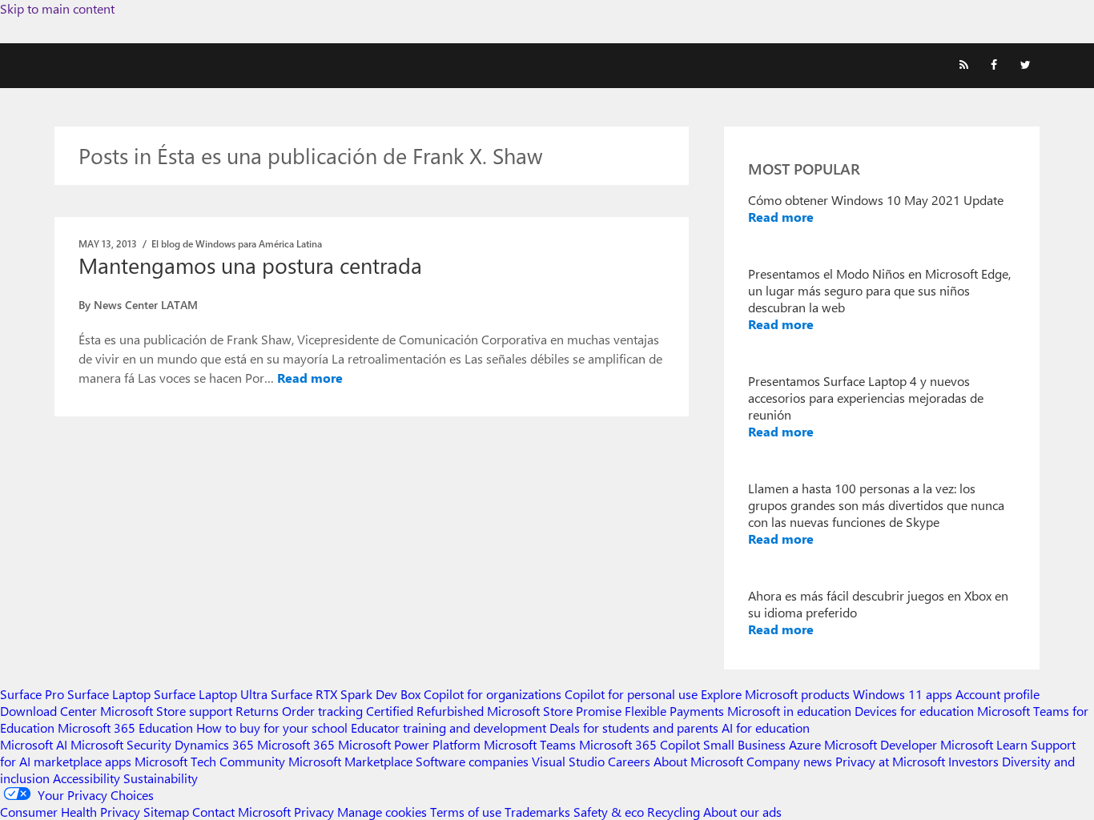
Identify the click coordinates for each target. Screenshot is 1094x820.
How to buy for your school (272, 727)
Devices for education (914, 710)
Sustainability (160, 778)
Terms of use (465, 811)
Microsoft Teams (530, 744)
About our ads (742, 811)
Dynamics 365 (214, 744)
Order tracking (322, 710)
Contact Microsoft (241, 811)
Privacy (315, 811)
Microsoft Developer (880, 744)
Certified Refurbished (425, 710)
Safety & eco (608, 811)
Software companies (472, 761)
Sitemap (166, 811)
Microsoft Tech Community (210, 761)
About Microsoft (698, 761)
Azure (805, 744)
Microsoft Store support (166, 710)
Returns (257, 710)
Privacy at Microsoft (890, 761)
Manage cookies (382, 811)
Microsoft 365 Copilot (639, 744)
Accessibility (86, 778)
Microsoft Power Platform (409, 744)
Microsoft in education (789, 710)
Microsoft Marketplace (350, 761)
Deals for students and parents (633, 727)
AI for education (766, 727)
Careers (629, 761)
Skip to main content (57, 8)
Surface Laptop (109, 693)
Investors (973, 761)
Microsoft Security (120, 744)
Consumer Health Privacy (70, 811)
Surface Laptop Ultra (210, 693)
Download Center (48, 710)
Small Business (744, 744)
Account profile (997, 693)
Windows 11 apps (902, 693)
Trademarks (537, 811)
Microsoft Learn (984, 744)
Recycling (673, 811)
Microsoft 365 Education (125, 727)
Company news (789, 761)
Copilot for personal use (631, 693)
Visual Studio (568, 761)
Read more (310, 377)
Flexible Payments (674, 710)
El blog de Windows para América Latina (236, 243)
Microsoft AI (33, 744)
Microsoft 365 (296, 744)
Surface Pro (32, 693)
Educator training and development (448, 727)
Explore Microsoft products (775, 693)
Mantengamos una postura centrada (250, 265)
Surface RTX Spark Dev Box (345, 693)
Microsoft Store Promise (554, 710)
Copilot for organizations (492, 693)
